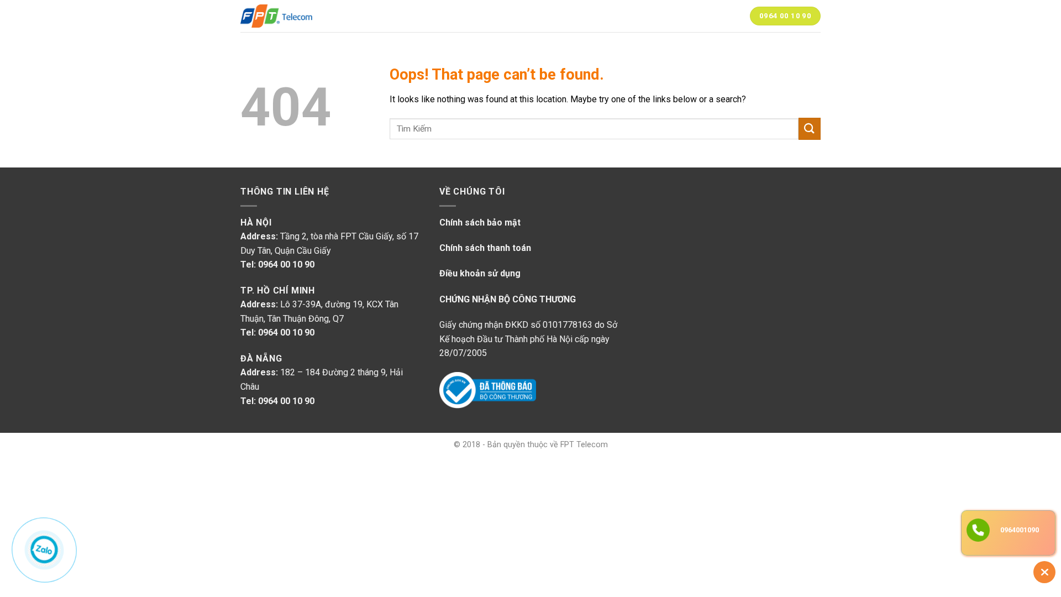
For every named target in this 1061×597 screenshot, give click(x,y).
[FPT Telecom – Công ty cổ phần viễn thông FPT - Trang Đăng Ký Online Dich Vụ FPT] (276, 16)
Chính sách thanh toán (485, 248)
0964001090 (1019, 530)
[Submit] (810, 128)
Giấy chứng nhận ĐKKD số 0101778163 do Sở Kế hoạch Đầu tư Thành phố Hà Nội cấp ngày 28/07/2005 (528, 339)
